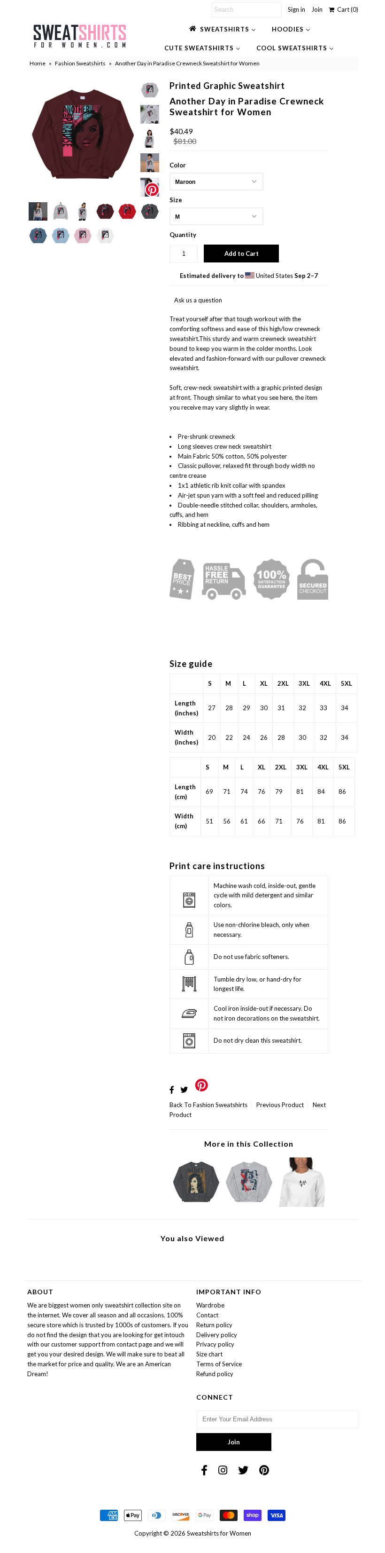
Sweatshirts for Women (219, 1533)
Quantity (182, 234)
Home (38, 63)
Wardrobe (210, 1305)
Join (317, 9)
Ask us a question (198, 300)
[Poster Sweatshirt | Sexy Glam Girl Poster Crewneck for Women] (249, 1204)
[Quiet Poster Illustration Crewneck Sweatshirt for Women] (196, 1204)
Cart (346, 9)
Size (175, 200)
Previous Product (280, 1105)
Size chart (209, 1354)
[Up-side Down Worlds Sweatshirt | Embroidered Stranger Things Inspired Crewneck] (302, 1204)
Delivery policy (216, 1335)
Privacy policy (215, 1344)
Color (177, 165)
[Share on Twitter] (184, 1089)
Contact (207, 1315)
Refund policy (214, 1374)
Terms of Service (219, 1364)
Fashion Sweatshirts (80, 63)
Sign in (296, 9)
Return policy (214, 1325)
